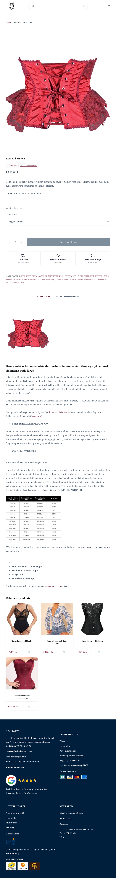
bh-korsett (36, 416)
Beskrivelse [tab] (43, 297)
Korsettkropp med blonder (21, 641)
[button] (14, 208)
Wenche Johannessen (28, 165)
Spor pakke (11, 818)
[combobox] (56, 6)
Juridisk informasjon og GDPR (74, 765)
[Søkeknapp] (84, 6)
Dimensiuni (11, 214)
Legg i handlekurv (68, 242)
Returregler (11, 827)
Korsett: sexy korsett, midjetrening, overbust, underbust (55, 276)
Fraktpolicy (65, 746)
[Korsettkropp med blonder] (22, 619)
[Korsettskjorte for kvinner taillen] (57, 619)
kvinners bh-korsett (58, 412)
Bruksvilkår (11, 822)
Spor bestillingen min (16, 756)
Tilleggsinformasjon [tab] (67, 297)
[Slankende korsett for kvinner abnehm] (22, 673)
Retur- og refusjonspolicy (72, 755)
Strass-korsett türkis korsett (92, 641)
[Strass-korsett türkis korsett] (92, 619)
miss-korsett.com (53, 586)
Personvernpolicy (68, 750)
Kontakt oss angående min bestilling (23, 761)
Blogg (62, 741)
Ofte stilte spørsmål (15, 813)
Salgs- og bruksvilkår (70, 760)
